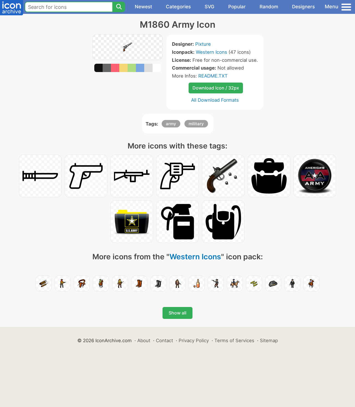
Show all (177, 313)
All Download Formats (215, 100)
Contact (164, 340)
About (143, 340)
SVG (209, 6)
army (171, 123)
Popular (237, 6)
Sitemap (269, 340)
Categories (178, 6)
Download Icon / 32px (215, 88)
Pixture (203, 44)
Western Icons (211, 52)
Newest (143, 6)
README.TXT (213, 76)
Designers (303, 6)
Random (269, 6)
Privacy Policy (194, 340)
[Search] (118, 7)
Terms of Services (234, 340)
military (196, 123)
